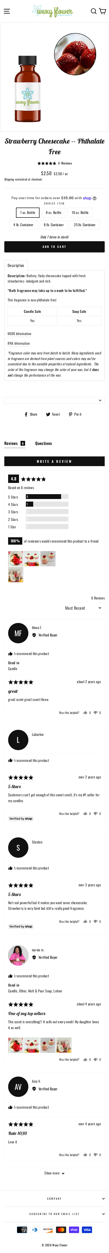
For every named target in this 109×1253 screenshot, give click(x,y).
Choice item (54, 203)
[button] (54, 163)
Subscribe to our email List (54, 1214)
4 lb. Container (23, 224)
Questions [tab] (43, 443)
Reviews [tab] (14, 443)
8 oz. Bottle (53, 212)
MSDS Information (19, 333)
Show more (52, 1172)
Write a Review (54, 461)
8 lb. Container (54, 224)
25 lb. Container (84, 224)
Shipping (9, 179)
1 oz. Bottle (27, 212)
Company (54, 1198)
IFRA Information (19, 343)
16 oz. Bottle (80, 212)
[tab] (16, 265)
